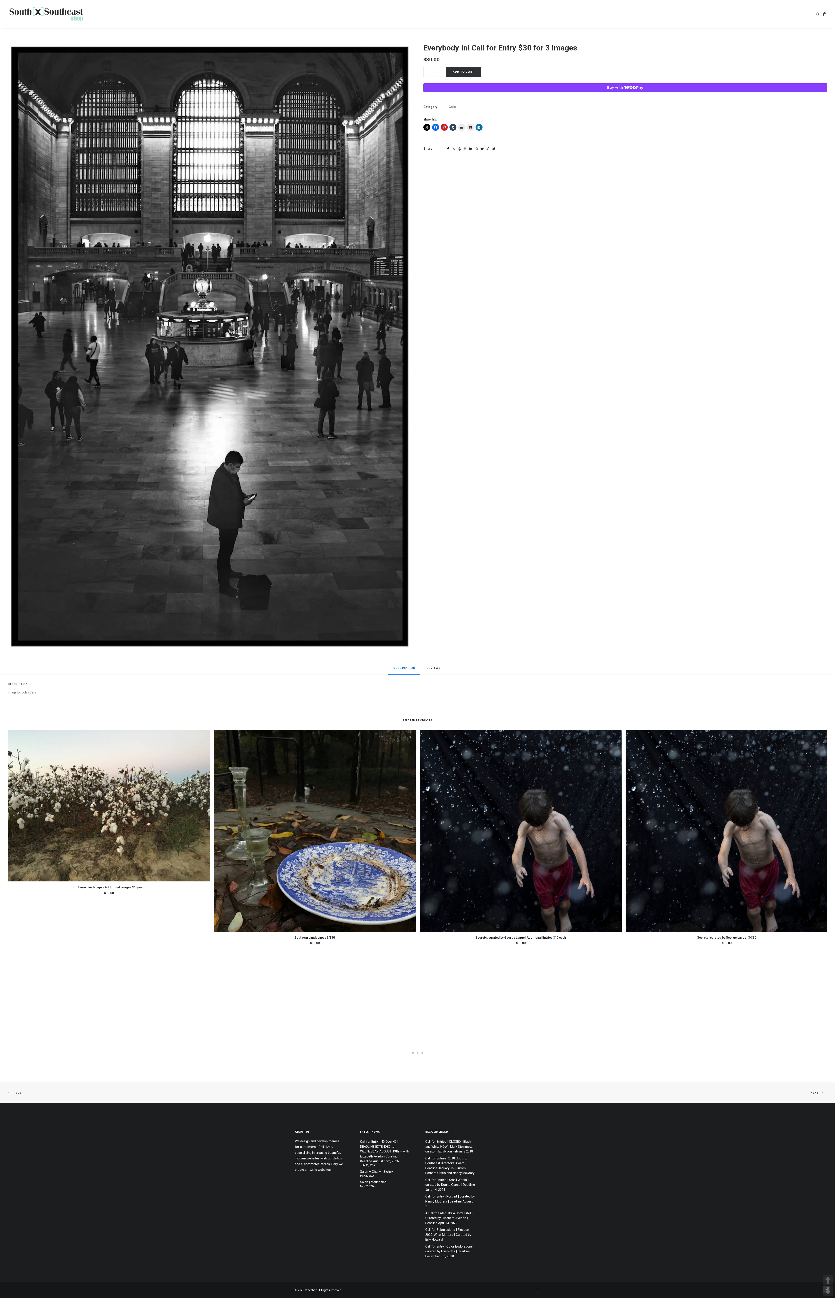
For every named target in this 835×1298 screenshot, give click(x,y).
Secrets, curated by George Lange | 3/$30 (726, 937)
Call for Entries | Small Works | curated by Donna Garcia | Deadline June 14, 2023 (450, 1185)
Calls (452, 107)
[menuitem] (818, 14)
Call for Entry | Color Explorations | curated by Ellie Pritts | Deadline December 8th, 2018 (449, 1251)
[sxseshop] (46, 14)
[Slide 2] (417, 1053)
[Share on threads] (459, 149)
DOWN (828, 1291)
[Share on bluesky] (481, 149)
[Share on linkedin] (470, 149)
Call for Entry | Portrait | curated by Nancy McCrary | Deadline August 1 (450, 1201)
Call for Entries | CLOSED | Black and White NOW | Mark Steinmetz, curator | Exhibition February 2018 (449, 1146)
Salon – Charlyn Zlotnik (376, 1172)
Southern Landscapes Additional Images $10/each (109, 887)
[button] (818, 14)
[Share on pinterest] (465, 149)
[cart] (824, 14)
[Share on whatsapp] (476, 149)
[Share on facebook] (448, 149)
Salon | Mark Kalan (373, 1182)
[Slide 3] (422, 1053)
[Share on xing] (487, 149)
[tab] (434, 669)
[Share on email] (493, 149)
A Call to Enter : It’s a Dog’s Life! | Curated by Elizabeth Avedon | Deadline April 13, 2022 (449, 1218)
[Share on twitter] (453, 149)
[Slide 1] (412, 1053)
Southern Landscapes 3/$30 (315, 937)
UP (828, 1280)
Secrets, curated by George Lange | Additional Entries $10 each (521, 937)
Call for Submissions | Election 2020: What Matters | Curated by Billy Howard (448, 1234)
